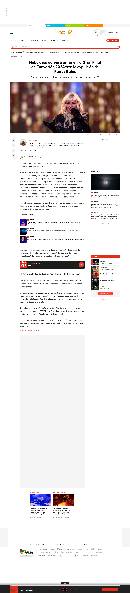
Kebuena (97, 552)
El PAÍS (43, 549)
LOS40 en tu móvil (88, 545)
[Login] (117, 32)
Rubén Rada (104, 52)
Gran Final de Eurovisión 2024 (63, 172)
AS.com (85, 549)
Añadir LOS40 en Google (31, 157)
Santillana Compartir (71, 549)
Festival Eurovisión (33, 330)
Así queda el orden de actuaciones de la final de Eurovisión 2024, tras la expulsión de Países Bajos (61, 511)
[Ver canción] (96, 262)
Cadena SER (79, 549)
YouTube (61, 524)
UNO (56, 552)
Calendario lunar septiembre (35, 52)
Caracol (99, 549)
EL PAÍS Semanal (83, 552)
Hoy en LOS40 (54, 40)
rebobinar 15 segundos (59, 589)
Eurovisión (25, 57)
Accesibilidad (36, 545)
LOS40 (30, 26)
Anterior (54, 589)
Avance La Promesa (53, 52)
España (109, 33)
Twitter (13, 145)
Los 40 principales (52, 549)
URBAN (88, 26)
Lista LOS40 (14, 40)
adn (92, 549)
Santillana (61, 549)
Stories (76, 524)
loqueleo (85, 555)
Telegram (13, 155)
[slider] (65, 585)
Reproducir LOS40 (81, 264)
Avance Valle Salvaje (69, 52)
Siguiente (76, 589)
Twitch (72, 524)
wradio (61, 552)
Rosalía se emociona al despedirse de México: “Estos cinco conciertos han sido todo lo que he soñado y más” (104, 206)
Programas (35, 40)
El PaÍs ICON (69, 555)
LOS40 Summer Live (67, 40)
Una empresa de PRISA (26, 551)
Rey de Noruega (92, 52)
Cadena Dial (76, 552)
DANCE (69, 26)
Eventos (44, 40)
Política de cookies (61, 545)
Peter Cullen (81, 52)
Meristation (94, 555)
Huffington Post (45, 552)
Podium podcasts (61, 555)
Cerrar (118, 47)
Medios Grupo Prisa (26, 556)
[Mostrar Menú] (13, 33)
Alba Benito (33, 141)
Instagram (53, 524)
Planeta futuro (90, 552)
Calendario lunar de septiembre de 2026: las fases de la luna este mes (105, 196)
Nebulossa (23, 330)
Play (65, 589)
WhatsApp (13, 150)
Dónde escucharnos (100, 545)
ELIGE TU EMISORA (109, 589)
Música (23, 40)
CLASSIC (50, 26)
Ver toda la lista (104, 293)
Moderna (51, 555)
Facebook (13, 140)
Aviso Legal (27, 545)
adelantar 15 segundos (71, 589)
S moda (77, 555)
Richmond (42, 555)
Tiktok (57, 524)
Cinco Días (69, 552)
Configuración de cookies (74, 545)
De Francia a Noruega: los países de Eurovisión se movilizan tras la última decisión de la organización (39, 511)
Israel (22, 209)
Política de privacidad (47, 545)
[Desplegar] (65, 583)
